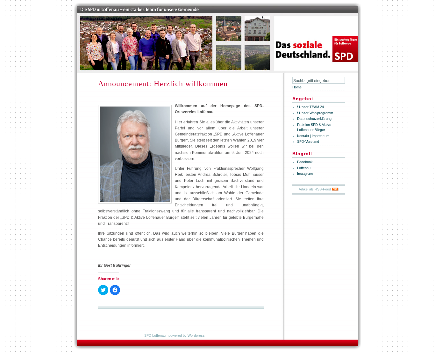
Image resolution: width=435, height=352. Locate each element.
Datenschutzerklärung (314, 119)
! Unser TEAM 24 (310, 107)
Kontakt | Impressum (313, 136)
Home (297, 87)
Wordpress (196, 335)
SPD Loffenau (155, 335)
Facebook (305, 162)
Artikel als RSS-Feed (315, 189)
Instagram (305, 174)
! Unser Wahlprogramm (315, 113)
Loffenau (303, 168)
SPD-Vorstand (308, 141)
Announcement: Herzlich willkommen (163, 83)
